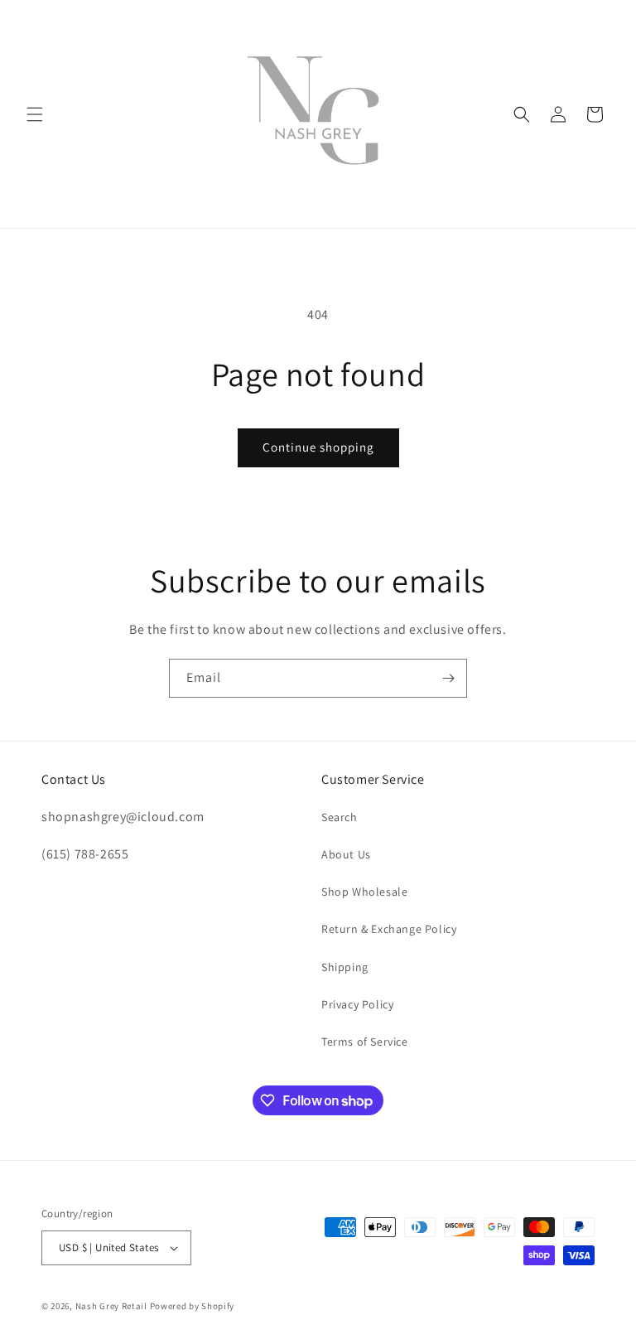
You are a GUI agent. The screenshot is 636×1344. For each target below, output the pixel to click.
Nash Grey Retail (111, 1306)
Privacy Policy (357, 1004)
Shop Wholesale (364, 891)
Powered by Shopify (192, 1306)
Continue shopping (318, 447)
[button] (35, 114)
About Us (346, 854)
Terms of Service (364, 1041)
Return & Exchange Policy (388, 928)
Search (339, 817)
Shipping (345, 967)
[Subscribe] (448, 678)
